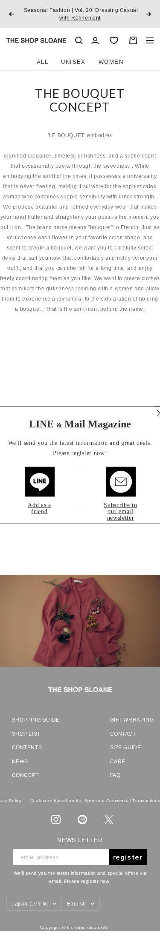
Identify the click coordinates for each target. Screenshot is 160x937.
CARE (117, 762)
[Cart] (133, 40)
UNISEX (73, 62)
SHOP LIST (26, 734)
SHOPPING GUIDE (35, 720)
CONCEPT (25, 775)
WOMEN (111, 62)
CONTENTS (27, 748)
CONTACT (123, 734)
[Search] (79, 40)
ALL (42, 62)
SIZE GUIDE (125, 748)
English (76, 904)
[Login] (95, 40)
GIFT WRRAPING (129, 720)
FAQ (115, 775)
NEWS (20, 762)
